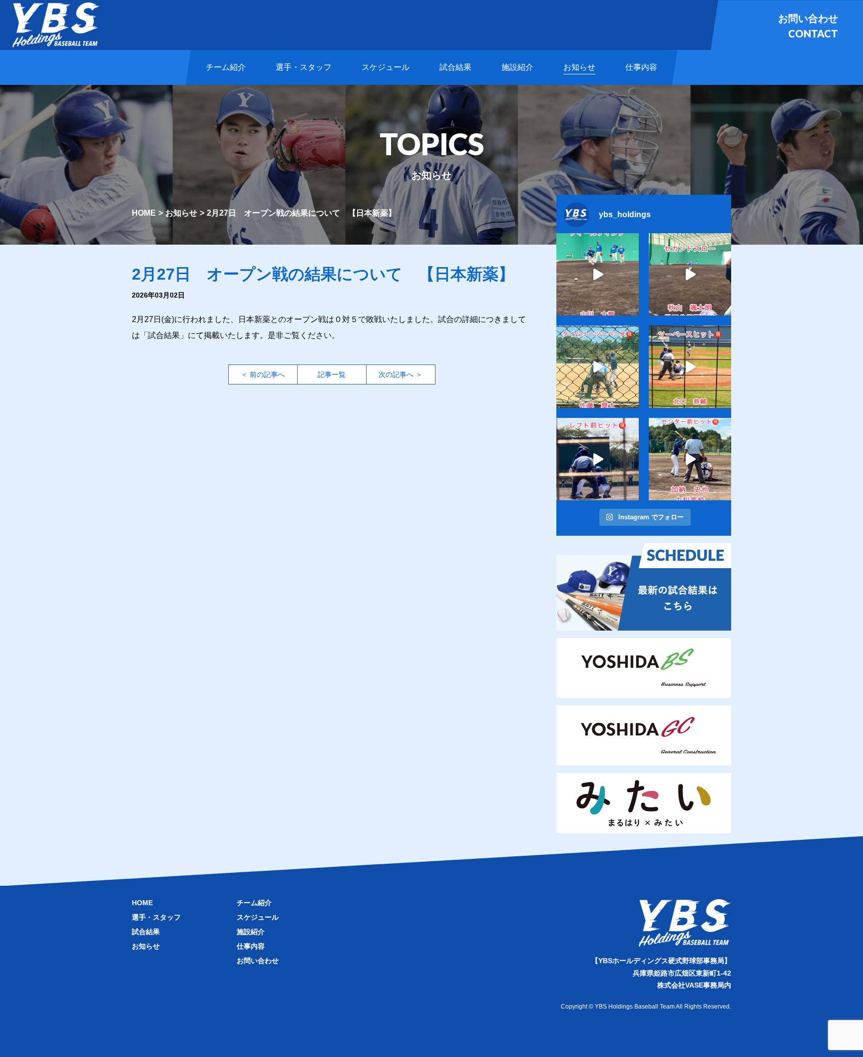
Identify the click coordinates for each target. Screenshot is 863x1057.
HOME (144, 213)
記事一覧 (332, 374)
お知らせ (181, 213)
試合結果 (146, 931)
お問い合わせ (258, 960)
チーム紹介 (254, 902)
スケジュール (258, 917)
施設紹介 (251, 931)
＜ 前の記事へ (263, 374)
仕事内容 (251, 946)
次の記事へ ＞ (401, 374)
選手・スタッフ (156, 917)
